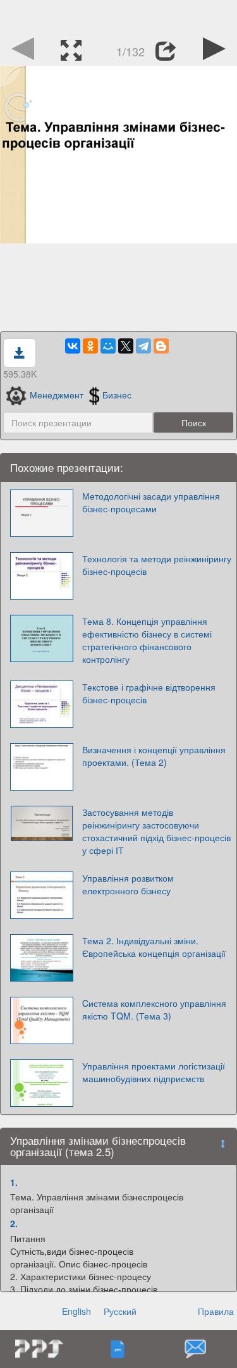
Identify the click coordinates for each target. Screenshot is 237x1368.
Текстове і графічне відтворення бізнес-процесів (149, 693)
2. (14, 1223)
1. (14, 1182)
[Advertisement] (119, 16)
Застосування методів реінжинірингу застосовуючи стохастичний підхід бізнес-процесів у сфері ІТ (156, 831)
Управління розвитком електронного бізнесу (128, 884)
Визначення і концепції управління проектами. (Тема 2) (154, 755)
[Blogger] (161, 346)
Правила (216, 1311)
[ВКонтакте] (72, 346)
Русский (120, 1311)
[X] (125, 346)
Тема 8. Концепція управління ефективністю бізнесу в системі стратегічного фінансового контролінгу (147, 640)
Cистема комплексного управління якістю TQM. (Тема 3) (154, 1009)
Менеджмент (56, 394)
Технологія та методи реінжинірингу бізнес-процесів (156, 564)
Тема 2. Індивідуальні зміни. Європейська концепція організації (154, 946)
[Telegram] (143, 346)
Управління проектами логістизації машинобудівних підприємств (153, 1072)
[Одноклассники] (90, 346)
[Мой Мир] (108, 346)
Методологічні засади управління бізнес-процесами (151, 502)
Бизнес (116, 394)
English (76, 1311)
